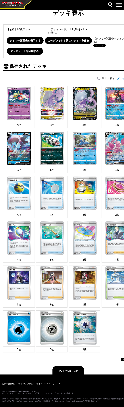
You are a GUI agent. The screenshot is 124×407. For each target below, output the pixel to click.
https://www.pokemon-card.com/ (27, 401)
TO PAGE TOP (68, 370)
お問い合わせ (8, 384)
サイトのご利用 (25, 384)
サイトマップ (42, 384)
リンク (55, 384)
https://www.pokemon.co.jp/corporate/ (70, 401)
